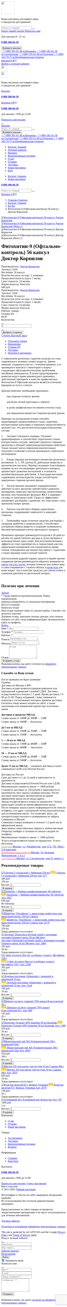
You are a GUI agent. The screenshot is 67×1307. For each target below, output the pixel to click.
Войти (4, 625)
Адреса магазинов (36, 1183)
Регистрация (8, 1253)
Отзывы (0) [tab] (14, 347)
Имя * (4, 628)
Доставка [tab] (13, 350)
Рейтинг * (7, 635)
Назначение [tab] (14, 344)
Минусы (6, 643)
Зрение (5, 592)
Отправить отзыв (11, 661)
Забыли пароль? (10, 1250)
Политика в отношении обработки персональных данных (33, 1226)
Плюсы (5, 639)
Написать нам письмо (13, 1183)
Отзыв (4, 657)
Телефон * (7, 632)
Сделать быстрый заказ (14, 335)
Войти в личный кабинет (15, 63)
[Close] (2, 1241)
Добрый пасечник (26, 1189)
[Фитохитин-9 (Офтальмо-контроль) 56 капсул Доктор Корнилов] (33, 220)
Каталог (5, 91)
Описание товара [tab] (17, 341)
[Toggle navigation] (2, 123)
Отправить (8, 1294)
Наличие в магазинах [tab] (20, 353)
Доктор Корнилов (30, 266)
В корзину (7, 888)
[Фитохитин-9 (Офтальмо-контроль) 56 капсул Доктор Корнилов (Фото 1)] (33, 226)
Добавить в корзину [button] (12, 332)
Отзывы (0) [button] (7, 313)
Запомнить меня (14, 1260)
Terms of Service (21, 1235)
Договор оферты (10, 1221)
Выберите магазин (12, 48)
